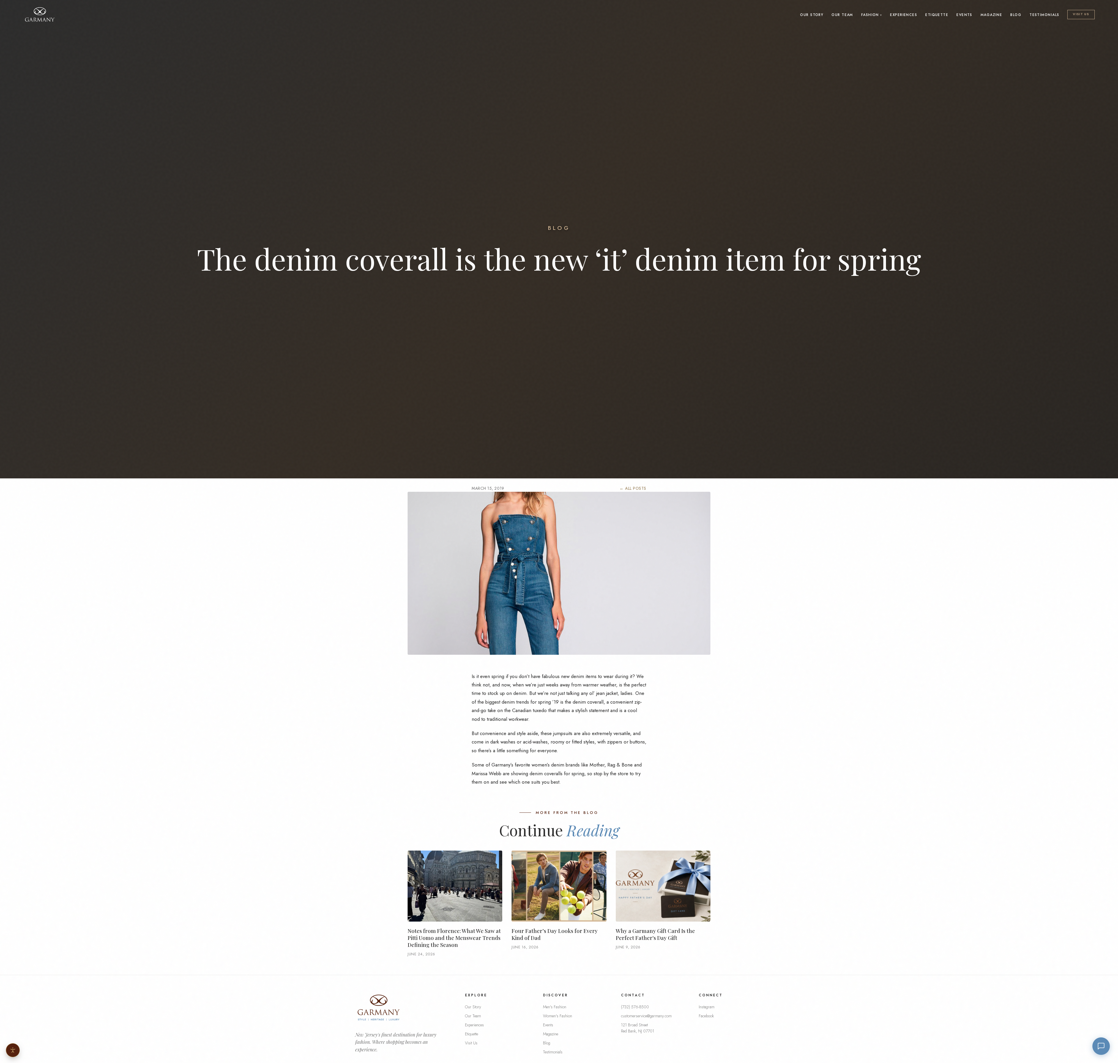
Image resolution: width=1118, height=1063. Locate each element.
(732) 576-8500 (635, 1007)
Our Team (842, 14)
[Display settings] (13, 1050)
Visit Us (1081, 14)
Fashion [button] (870, 14)
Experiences (903, 14)
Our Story (811, 14)
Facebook (706, 1016)
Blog (1015, 14)
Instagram (706, 1007)
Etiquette (936, 14)
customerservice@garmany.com (646, 1016)
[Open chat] (1101, 1046)
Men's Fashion (554, 1007)
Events (964, 14)
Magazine (991, 14)
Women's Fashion (557, 1016)
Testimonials (1044, 14)
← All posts (633, 488)
